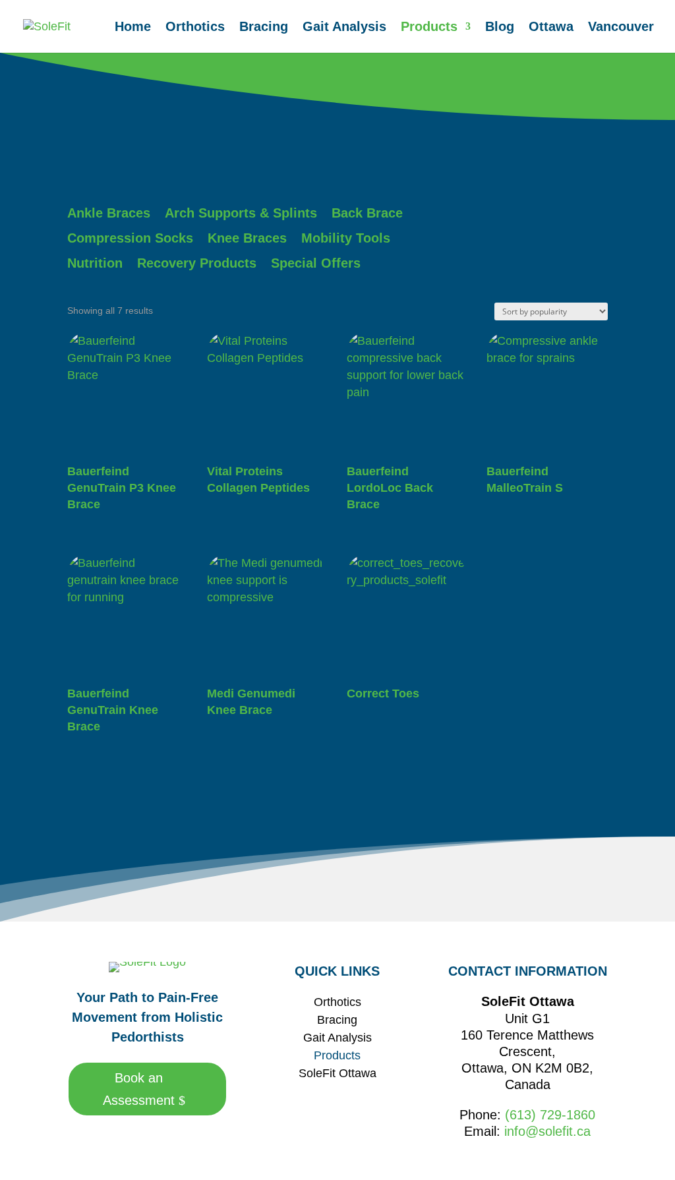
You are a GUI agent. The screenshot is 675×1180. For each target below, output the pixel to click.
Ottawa (551, 28)
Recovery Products (196, 263)
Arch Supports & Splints (241, 213)
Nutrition (95, 263)
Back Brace (367, 213)
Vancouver (621, 28)
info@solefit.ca (547, 1131)
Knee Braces (247, 238)
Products (429, 28)
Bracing (263, 28)
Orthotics (195, 28)
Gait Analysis (344, 28)
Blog (499, 28)
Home (133, 28)
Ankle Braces (108, 213)
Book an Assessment (139, 1089)
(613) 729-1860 (550, 1114)
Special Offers (316, 263)
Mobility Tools (345, 238)
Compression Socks (130, 238)
